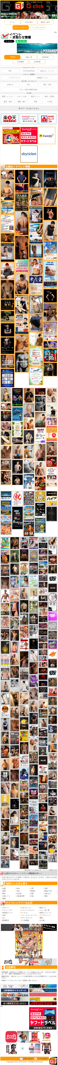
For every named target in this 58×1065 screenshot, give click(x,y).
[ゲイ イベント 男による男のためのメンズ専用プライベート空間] (7, 378)
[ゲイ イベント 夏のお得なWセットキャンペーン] (8, 207)
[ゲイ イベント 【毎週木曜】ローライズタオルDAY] (43, 677)
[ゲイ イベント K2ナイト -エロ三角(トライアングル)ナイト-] (33, 836)
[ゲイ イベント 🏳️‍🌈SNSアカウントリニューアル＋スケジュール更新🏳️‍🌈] (36, 339)
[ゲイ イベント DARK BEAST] (17, 397)
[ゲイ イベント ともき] (24, 686)
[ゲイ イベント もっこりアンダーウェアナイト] (24, 555)
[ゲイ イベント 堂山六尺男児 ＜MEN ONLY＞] (5, 622)
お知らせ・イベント (47, 71)
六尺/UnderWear (29, 71)
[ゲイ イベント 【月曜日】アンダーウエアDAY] (8, 361)
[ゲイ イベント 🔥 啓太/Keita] (14, 556)
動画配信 (5, 920)
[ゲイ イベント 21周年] (28, 529)
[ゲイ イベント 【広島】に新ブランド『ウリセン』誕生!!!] (17, 429)
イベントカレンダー (37, 27)
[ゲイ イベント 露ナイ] (33, 842)
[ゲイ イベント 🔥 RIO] (24, 619)
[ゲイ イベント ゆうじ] (24, 863)
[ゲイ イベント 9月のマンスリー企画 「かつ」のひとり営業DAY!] (33, 807)
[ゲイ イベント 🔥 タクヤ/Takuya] (43, 652)
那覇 (4, 899)
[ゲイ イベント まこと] (5, 850)
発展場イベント (42, 78)
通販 (41, 918)
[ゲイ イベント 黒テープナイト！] (43, 732)
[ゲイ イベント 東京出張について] (43, 564)
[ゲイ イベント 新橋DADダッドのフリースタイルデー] (52, 682)
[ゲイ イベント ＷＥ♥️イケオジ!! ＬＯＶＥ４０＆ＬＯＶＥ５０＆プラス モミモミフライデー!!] (33, 543)
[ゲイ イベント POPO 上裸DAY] (5, 543)
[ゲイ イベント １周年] (40, 510)
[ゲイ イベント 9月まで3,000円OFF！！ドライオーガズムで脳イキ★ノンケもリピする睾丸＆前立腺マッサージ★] (17, 441)
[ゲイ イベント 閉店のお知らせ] (36, 285)
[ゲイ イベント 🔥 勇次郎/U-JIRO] (33, 718)
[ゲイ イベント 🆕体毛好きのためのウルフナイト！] (52, 635)
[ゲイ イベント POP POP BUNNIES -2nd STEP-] (52, 644)
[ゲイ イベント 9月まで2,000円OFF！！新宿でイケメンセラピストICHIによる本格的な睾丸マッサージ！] (28, 466)
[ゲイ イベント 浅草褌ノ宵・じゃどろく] (14, 581)
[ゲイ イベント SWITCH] (5, 800)
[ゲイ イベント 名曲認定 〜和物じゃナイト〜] (5, 776)
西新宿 (32, 891)
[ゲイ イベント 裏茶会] (5, 570)
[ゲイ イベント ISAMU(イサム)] (17, 480)
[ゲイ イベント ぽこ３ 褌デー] (33, 581)
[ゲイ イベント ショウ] (52, 811)
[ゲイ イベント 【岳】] (33, 706)
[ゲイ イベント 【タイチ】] (6, 452)
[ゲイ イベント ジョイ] (43, 741)
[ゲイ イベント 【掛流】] (24, 723)
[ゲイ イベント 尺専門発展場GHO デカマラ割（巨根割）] (52, 691)
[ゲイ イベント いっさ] (5, 698)
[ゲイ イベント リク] (22, 223)
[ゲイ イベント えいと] (43, 612)
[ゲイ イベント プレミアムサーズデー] (52, 597)
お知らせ (10, 84)
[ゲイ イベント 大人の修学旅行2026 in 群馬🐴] (6, 525)
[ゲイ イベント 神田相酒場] (33, 794)
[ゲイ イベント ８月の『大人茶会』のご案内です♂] (22, 202)
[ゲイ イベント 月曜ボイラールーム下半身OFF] (36, 267)
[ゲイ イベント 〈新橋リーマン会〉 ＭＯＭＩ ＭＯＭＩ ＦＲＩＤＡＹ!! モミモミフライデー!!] (14, 594)
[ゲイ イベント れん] (28, 410)
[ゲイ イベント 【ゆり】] (14, 817)
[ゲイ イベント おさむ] (14, 543)
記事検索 (37, 62)
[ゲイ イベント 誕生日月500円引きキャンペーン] (33, 556)
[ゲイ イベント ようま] (51, 448)
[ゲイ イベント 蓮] (50, 369)
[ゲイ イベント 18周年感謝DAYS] (6, 495)
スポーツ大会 (22, 96)
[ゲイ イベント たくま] (14, 854)
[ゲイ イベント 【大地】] (14, 751)
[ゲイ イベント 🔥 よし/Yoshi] (33, 856)
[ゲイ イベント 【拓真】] (40, 469)
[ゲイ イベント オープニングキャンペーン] (8, 305)
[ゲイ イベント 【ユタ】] (14, 763)
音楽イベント (35, 96)
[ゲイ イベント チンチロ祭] (5, 661)
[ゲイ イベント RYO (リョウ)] (50, 213)
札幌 (4, 888)
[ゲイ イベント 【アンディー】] (33, 850)
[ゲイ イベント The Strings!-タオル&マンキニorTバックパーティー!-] (43, 696)
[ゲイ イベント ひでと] (5, 788)
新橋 (4, 891)
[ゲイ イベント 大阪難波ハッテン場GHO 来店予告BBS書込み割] (51, 461)
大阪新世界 (20, 896)
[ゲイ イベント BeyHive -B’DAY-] (24, 581)
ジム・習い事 (44, 910)
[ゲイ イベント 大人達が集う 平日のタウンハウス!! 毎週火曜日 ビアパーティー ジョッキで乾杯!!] (51, 433)
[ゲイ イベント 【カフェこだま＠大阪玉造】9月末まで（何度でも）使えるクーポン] (50, 251)
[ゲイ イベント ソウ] (43, 751)
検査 (35, 102)
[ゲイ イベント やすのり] (14, 725)
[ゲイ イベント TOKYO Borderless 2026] (50, 331)
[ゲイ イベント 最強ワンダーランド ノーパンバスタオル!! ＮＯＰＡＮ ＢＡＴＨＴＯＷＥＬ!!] (5, 674)
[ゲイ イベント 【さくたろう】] (6, 438)
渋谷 (18, 891)
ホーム (12, 22)
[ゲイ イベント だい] (24, 748)
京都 (32, 893)
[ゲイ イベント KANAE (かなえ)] (50, 296)
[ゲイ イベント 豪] (52, 569)
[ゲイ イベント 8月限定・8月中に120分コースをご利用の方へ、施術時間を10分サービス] (36, 376)
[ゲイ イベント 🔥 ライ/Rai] (43, 646)
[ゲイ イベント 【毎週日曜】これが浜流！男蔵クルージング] (43, 639)
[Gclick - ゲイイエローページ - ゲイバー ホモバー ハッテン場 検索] (28, 6)
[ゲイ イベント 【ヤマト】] (52, 748)
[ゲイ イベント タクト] (40, 452)
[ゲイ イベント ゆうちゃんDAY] (28, 481)
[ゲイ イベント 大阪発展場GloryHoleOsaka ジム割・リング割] (43, 864)
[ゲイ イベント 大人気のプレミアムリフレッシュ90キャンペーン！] (50, 344)
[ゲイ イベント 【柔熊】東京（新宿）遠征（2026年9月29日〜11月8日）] (52, 550)
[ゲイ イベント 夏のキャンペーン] (36, 356)
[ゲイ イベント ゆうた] (24, 710)
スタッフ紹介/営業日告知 (28, 90)
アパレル (24, 913)
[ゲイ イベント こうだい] (5, 825)
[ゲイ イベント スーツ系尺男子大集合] (43, 632)
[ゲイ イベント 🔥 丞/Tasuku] (43, 558)
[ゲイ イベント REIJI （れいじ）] (43, 807)
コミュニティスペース (29, 915)
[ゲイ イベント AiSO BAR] (52, 578)
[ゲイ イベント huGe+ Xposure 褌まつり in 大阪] (5, 609)
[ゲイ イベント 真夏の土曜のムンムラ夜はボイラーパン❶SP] (24, 812)
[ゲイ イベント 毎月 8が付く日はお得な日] (43, 619)
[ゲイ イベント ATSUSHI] (7, 316)
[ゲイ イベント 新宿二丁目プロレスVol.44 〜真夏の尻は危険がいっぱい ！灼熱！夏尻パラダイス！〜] (51, 421)
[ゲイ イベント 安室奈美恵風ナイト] (33, 731)
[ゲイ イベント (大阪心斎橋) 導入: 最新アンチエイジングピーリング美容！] (7, 252)
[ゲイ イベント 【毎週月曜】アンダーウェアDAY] (22, 188)
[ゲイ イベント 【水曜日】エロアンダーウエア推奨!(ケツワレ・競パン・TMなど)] (43, 817)
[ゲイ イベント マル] (17, 452)
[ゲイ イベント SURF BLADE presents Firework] (52, 654)
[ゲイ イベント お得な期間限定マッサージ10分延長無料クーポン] (7, 174)
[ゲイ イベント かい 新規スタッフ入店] (22, 247)
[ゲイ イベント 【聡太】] (6, 395)
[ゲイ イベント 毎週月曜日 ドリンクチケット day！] (7, 224)
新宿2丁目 (48, 891)
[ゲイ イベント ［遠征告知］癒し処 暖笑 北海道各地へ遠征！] (7, 190)
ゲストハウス (7, 910)
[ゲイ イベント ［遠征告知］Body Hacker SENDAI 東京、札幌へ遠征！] (22, 284)
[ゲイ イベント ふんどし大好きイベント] (52, 701)
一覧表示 (12, 57)
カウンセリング (26, 918)
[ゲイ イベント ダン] (5, 751)
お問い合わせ (28, 1059)
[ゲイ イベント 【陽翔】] (14, 830)
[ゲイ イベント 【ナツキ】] (6, 478)
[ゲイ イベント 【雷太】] (14, 659)
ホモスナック (26, 908)
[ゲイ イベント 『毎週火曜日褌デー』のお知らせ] (51, 395)
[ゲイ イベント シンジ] (14, 635)
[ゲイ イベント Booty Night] (24, 644)
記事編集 (20, 62)
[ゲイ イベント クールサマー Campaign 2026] (36, 234)
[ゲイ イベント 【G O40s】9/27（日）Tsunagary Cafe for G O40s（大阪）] (43, 539)
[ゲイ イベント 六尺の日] (33, 863)
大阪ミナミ (6, 896)
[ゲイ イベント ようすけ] (43, 664)
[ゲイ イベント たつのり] (7, 289)
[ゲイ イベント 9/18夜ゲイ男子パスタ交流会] (14, 623)
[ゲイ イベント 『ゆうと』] (36, 179)
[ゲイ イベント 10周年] (28, 498)
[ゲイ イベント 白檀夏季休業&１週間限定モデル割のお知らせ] (22, 324)
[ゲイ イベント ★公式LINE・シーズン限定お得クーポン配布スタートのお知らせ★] (22, 267)
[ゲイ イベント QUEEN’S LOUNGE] (43, 760)
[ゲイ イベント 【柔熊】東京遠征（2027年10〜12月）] (52, 607)
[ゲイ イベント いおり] (33, 655)
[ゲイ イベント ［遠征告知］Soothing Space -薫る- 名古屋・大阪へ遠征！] (5, 724)
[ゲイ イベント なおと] (7, 271)
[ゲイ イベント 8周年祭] (40, 496)
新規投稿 (45, 57)
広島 (32, 896)
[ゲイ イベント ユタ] (43, 723)
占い (4, 918)
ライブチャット (45, 915)
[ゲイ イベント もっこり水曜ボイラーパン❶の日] (5, 596)
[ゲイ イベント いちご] (33, 694)
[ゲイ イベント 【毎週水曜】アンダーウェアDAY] (43, 626)
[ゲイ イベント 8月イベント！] (50, 285)
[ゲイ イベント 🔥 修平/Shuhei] (14, 609)
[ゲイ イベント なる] (52, 775)
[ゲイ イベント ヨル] (51, 410)
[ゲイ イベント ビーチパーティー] (6, 508)
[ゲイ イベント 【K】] (5, 813)
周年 (10, 71)
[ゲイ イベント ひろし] (33, 668)
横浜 (4, 893)
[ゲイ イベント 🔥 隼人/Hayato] (24, 606)
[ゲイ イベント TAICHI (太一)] (22, 176)
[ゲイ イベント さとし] (43, 836)
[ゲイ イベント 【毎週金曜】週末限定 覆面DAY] (43, 683)
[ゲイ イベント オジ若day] (40, 435)
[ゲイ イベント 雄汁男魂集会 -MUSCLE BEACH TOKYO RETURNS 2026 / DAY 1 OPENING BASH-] (24, 542)
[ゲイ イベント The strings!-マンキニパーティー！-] (43, 591)
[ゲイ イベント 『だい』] (14, 842)
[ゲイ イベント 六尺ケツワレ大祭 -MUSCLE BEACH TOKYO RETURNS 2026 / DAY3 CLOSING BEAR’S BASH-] (24, 631)
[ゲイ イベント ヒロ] (52, 738)
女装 (4, 915)
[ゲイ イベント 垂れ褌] (33, 606)
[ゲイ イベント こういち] (24, 838)
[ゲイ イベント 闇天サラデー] (14, 804)
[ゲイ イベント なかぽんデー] (5, 647)
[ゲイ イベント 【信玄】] (24, 798)
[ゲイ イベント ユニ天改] (33, 619)
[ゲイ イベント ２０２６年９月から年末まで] (51, 484)
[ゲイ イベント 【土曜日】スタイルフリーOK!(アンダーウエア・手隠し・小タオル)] (52, 829)
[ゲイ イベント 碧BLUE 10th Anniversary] (50, 179)
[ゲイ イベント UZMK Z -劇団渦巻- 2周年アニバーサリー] (24, 736)
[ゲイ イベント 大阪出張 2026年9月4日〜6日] (52, 560)
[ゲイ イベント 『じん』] (33, 770)
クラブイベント (14, 78)
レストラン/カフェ (27, 910)
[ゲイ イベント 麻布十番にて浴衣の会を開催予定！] (24, 850)
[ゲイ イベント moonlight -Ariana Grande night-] (14, 685)
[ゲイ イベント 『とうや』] (17, 467)
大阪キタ (47, 893)
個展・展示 (22, 102)
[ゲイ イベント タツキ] (43, 578)
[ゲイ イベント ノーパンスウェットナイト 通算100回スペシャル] (52, 626)
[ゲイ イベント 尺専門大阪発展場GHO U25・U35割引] (50, 355)
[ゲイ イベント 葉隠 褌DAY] (43, 770)
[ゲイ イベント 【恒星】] (5, 634)
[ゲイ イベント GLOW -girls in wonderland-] (33, 757)
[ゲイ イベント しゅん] (24, 659)
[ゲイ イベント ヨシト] (52, 848)
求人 (28, 84)
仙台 (18, 888)
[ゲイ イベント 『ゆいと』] (28, 437)
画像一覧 (29, 57)
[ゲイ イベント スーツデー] (17, 414)
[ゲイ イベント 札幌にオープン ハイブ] (51, 498)
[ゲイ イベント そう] (14, 699)
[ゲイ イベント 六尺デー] (52, 858)
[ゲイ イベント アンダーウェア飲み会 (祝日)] (52, 784)
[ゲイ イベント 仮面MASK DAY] (52, 792)
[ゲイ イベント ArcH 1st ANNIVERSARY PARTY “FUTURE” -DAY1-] (33, 782)
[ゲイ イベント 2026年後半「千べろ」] (24, 761)
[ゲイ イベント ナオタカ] (52, 541)
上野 (32, 888)
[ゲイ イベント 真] (52, 720)
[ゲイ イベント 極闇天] (33, 644)
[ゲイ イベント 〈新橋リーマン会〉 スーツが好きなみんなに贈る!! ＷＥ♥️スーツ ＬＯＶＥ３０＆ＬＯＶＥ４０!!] (5, 862)
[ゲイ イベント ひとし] (5, 583)
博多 (46, 896)
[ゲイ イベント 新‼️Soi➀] (24, 786)
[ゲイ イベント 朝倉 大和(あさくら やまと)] (6, 426)
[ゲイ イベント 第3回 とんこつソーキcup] (28, 513)
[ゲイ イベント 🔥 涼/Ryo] (8, 238)
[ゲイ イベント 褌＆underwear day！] (51, 474)
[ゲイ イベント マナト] (14, 790)
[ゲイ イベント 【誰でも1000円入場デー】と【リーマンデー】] (33, 830)
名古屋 (18, 893)
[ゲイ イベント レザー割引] (52, 801)
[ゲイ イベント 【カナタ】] (24, 698)
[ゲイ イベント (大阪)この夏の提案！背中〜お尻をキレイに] (36, 214)
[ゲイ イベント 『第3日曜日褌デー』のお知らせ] (33, 744)
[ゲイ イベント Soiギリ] (36, 197)
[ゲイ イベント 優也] (43, 779)
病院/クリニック (45, 913)
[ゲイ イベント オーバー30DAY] (24, 568)
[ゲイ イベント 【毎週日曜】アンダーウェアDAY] (43, 552)
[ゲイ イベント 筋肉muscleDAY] (22, 362)
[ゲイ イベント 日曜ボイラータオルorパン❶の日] (52, 839)
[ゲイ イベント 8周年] (17, 498)
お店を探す (29, 22)
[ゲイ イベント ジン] (43, 798)
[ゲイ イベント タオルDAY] (40, 403)
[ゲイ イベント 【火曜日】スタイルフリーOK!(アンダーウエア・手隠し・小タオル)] (6, 465)
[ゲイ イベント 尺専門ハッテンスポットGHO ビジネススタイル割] (52, 729)
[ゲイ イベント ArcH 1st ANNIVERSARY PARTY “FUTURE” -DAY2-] (33, 568)
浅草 (46, 888)
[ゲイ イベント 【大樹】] (50, 312)
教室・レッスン (7, 96)
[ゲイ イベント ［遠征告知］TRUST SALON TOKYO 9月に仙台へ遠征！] (5, 838)
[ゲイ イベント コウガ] (40, 420)
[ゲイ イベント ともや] (28, 424)
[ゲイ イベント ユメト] (14, 647)
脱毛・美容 (8, 102)
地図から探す (45, 22)
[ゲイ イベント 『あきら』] (14, 569)
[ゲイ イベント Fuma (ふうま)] (8, 330)
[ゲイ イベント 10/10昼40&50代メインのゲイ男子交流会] (24, 826)
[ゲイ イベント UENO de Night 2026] (14, 738)
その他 (49, 102)
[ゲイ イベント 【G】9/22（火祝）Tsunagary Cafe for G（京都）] (43, 659)
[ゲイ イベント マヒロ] (52, 710)
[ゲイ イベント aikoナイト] (24, 774)
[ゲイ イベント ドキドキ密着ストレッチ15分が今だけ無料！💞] (7, 345)
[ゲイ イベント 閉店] (51, 514)
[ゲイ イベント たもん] (14, 775)
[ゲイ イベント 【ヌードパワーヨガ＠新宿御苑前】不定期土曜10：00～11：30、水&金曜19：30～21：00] (24, 674)
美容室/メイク (7, 913)
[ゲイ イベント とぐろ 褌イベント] (33, 681)
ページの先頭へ (42, 1059)
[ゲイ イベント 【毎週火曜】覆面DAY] (40, 391)
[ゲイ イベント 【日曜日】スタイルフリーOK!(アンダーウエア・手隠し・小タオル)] (43, 788)
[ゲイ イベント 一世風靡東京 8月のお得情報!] (36, 323)
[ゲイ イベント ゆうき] (5, 686)
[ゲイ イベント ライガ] (22, 343)
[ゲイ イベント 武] (52, 663)
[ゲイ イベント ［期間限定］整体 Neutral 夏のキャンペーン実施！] (50, 231)
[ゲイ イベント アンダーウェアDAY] (43, 690)
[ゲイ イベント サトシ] (43, 855)
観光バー (43, 908)
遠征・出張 (47, 84)
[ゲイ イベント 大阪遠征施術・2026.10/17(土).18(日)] (43, 826)
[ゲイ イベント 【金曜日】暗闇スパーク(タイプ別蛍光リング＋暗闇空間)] (43, 713)
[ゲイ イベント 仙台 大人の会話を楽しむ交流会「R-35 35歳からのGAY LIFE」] (5, 711)
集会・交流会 (49, 96)
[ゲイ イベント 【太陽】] (24, 593)
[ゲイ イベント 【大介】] (43, 598)
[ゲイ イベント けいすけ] (14, 672)
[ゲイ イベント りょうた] (28, 395)
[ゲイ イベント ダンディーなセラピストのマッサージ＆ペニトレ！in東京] (36, 251)
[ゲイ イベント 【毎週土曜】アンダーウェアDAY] (43, 605)
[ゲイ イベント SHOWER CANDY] (52, 616)
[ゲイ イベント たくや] (5, 764)
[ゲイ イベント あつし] (36, 304)
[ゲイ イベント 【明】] (14, 713)
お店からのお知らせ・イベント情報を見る (42, 870)
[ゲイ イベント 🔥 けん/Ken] (43, 585)
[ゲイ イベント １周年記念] (50, 197)
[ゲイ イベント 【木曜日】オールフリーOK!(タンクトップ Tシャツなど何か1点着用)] (52, 820)
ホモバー (5, 908)
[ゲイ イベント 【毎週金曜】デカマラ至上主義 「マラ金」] (43, 571)
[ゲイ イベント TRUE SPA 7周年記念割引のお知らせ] (50, 271)
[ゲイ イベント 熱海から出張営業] (33, 594)
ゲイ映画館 (25, 920)
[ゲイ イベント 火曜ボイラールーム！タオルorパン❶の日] (40, 483)
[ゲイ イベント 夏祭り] (33, 820)
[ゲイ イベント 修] (6, 416)
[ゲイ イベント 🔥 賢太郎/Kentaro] (43, 670)
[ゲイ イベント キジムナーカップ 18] (40, 525)
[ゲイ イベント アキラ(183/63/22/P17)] (52, 765)
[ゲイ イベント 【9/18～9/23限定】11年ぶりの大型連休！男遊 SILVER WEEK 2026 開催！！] (43, 846)
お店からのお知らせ (20, 27)
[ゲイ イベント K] (28, 451)
